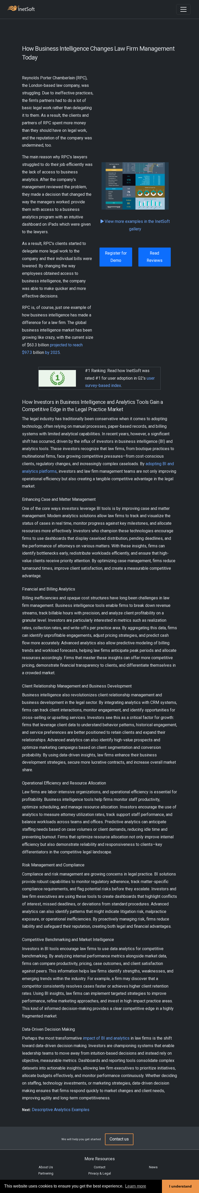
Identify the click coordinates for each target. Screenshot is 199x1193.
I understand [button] (180, 1186)
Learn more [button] (135, 1186)
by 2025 (52, 352)
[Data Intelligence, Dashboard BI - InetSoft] (21, 9)
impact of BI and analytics (106, 1038)
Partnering (45, 1173)
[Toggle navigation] (183, 9)
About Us (46, 1167)
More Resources (99, 1158)
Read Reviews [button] (154, 257)
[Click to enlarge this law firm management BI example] (135, 186)
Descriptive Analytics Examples (60, 1109)
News (153, 1167)
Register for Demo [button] (116, 257)
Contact (99, 1167)
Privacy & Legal (99, 1173)
